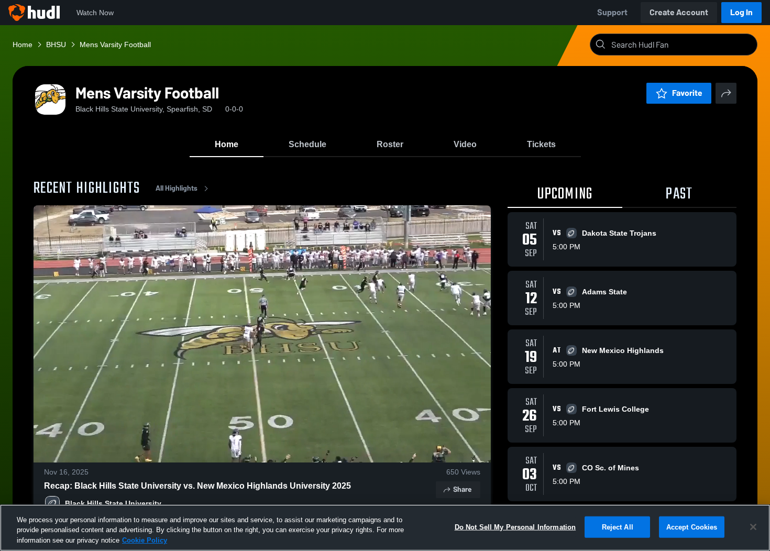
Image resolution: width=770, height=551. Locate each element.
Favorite (687, 93)
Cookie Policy (144, 540)
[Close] (753, 526)
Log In (741, 12)
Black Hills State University (113, 503)
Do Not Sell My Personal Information (515, 527)
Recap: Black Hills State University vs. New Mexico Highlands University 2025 (197, 485)
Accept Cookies (692, 527)
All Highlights (176, 188)
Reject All (617, 527)
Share (462, 489)
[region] (385, 527)
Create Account (679, 12)
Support (612, 12)
